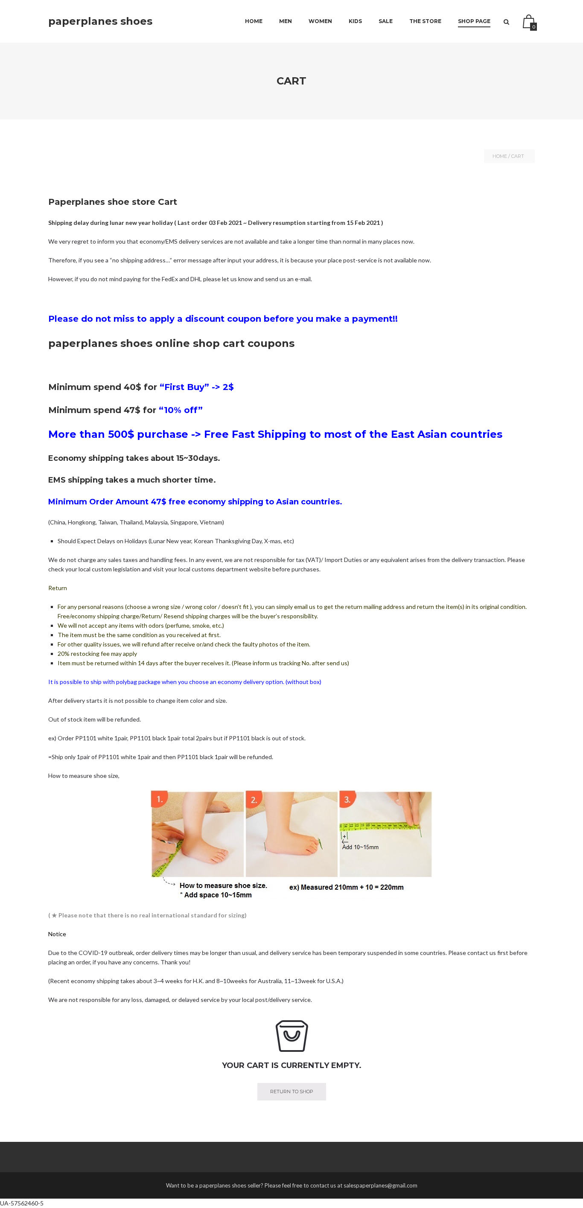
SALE (386, 21)
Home (253, 21)
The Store (425, 21)
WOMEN (320, 21)
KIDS (355, 21)
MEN (285, 21)
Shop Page (474, 21)
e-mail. (303, 278)
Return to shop (291, 1091)
